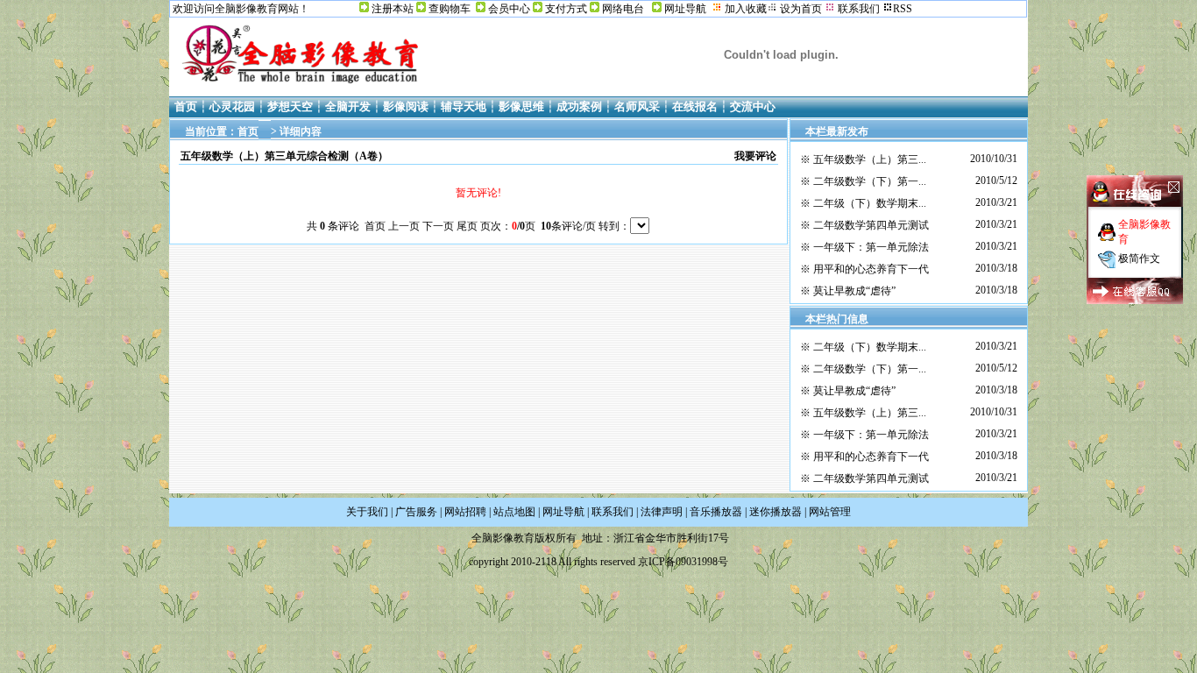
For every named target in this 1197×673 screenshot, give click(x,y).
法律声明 (662, 512)
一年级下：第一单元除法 (871, 247)
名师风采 (637, 106)
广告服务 (416, 512)
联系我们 (612, 512)
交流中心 (753, 106)
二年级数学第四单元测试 (871, 225)
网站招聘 (465, 512)
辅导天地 (463, 106)
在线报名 (695, 106)
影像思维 (521, 106)
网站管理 (830, 512)
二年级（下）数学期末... (869, 203)
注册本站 (393, 9)
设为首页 (801, 9)
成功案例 (579, 106)
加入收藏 (746, 9)
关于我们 (367, 512)
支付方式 (566, 9)
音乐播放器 (716, 512)
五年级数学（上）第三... (869, 159)
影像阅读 (406, 106)
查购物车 (450, 9)
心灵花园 (232, 106)
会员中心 (509, 9)
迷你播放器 (775, 512)
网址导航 (685, 9)
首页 (185, 106)
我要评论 (755, 156)
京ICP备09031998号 (683, 562)
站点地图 (514, 512)
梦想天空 (290, 106)
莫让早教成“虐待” (854, 291)
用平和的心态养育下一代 (871, 269)
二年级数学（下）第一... (869, 181)
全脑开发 (348, 106)
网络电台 (623, 9)
